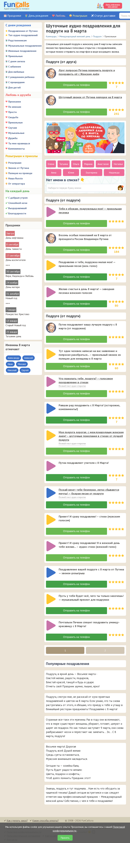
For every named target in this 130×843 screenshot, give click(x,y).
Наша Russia (15, 178)
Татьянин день (13, 336)
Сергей (25, 370)
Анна (53, 172)
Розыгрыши (80, 15)
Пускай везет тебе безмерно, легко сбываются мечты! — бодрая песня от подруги (89, 491)
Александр (13, 357)
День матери (13, 287)
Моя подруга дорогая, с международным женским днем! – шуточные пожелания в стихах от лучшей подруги (91, 436)
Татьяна (63, 164)
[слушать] (51, 73)
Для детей (14, 87)
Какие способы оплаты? (45, 820)
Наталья (118, 164)
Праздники (14, 15)
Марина (88, 164)
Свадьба (13, 117)
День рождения (38, 15)
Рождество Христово (17, 314)
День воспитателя (16, 260)
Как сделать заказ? (17, 820)
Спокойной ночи (17, 202)
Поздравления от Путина (23, 30)
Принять (65, 838)
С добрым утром (18, 197)
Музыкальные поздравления (25, 45)
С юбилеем (14, 66)
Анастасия (103, 164)
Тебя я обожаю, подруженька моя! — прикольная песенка (90, 210)
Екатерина (91, 172)
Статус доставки (104, 15)
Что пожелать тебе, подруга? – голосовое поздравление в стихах (86, 380)
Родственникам (17, 40)
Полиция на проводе (20, 173)
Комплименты (16, 148)
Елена (51, 164)
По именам (14, 106)
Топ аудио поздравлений (23, 35)
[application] (51, 73)
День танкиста (14, 248)
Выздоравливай (17, 208)
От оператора (16, 183)
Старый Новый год (16, 325)
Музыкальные (16, 132)
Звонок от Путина (18, 167)
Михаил (22, 364)
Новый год (11, 298)
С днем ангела (16, 61)
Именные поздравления (22, 50)
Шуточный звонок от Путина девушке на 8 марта (90, 97)
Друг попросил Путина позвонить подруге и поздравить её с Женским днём (87, 72)
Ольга (76, 164)
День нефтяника (14, 237)
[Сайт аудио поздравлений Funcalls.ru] (16, 6)
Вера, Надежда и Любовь (20, 276)
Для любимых (16, 71)
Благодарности (17, 213)
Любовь (60, 15)
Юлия (71, 172)
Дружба (12, 138)
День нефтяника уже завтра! (113, 5)
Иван (10, 364)
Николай (12, 370)
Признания (14, 101)
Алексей (28, 357)
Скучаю (12, 127)
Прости (12, 112)
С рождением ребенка (21, 77)
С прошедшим (16, 82)
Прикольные (15, 56)
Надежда (114, 172)
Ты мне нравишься (19, 143)
